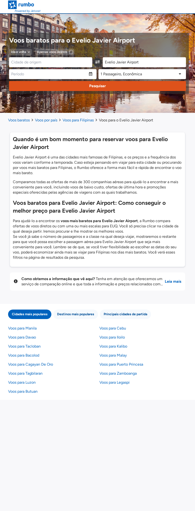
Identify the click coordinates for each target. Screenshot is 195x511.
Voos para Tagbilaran (25, 373)
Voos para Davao (22, 337)
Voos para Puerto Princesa (121, 364)
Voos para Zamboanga (118, 373)
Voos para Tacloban (24, 346)
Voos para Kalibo (113, 346)
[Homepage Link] (24, 4)
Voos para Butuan (23, 391)
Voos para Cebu (112, 328)
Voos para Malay (113, 355)
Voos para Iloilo (112, 337)
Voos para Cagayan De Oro (30, 364)
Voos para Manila (22, 328)
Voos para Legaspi (114, 382)
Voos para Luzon (22, 382)
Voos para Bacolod (23, 355)
